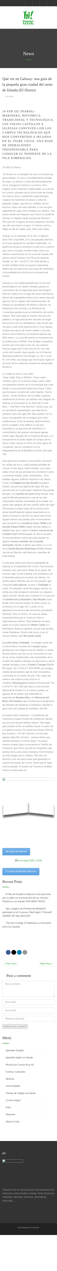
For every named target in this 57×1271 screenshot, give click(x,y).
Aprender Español (15, 1050)
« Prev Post (10, 964)
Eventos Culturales (15, 1072)
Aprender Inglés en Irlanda (19, 1057)
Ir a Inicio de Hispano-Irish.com (21, 871)
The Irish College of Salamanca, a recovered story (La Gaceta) (26, 925)
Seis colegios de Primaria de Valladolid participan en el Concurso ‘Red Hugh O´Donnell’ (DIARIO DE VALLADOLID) (27, 912)
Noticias (9, 96)
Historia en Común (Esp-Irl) (20, 1065)
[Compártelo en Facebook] (8, 952)
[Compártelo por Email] (24, 952)
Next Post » (46, 964)
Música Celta (12, 1122)
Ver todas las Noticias (16, 851)
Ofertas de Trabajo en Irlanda (20, 1093)
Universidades (13, 1086)
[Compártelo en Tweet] (13, 952)
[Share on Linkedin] (19, 952)
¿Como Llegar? (13, 1100)
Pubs (8, 1107)
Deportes (10, 1114)
